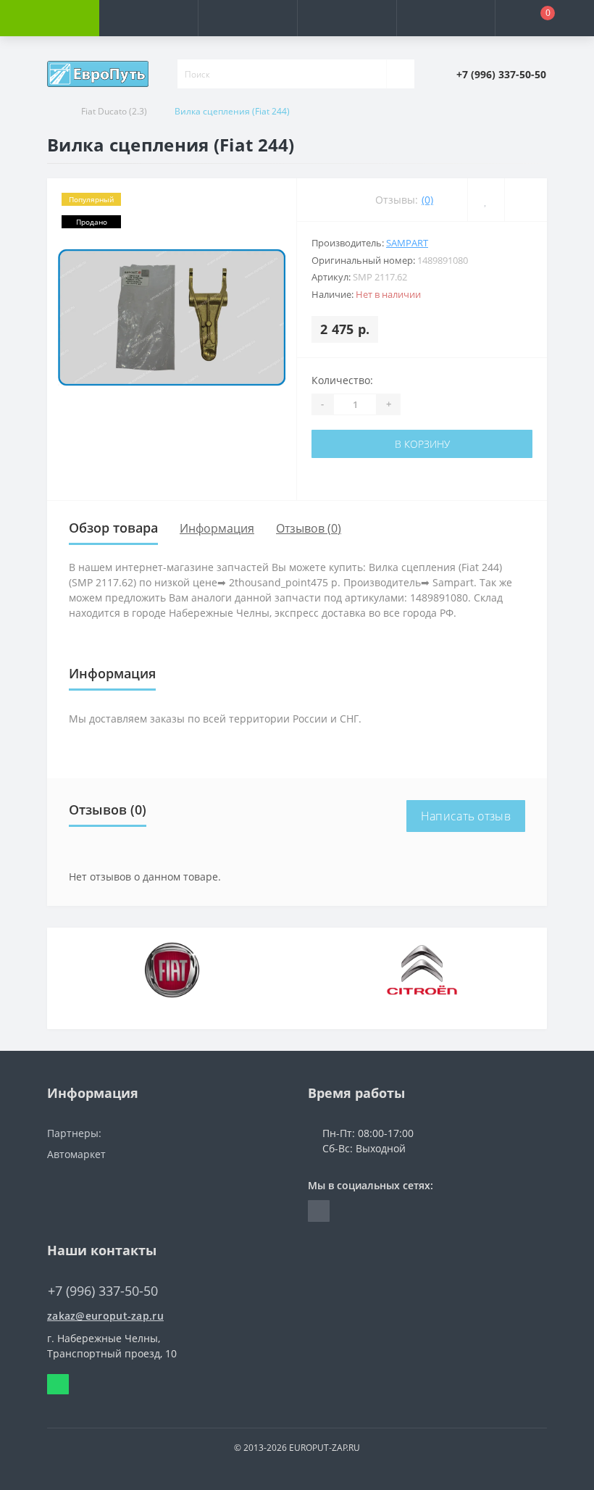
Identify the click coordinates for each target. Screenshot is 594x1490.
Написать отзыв (466, 816)
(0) (427, 200)
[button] (247, 18)
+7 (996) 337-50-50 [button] (103, 1291)
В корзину (422, 444)
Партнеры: (74, 1133)
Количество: (342, 380)
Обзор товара (113, 527)
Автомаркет (76, 1154)
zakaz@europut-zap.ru (105, 1316)
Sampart (407, 242)
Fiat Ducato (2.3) (114, 111)
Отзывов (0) (308, 528)
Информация (217, 528)
